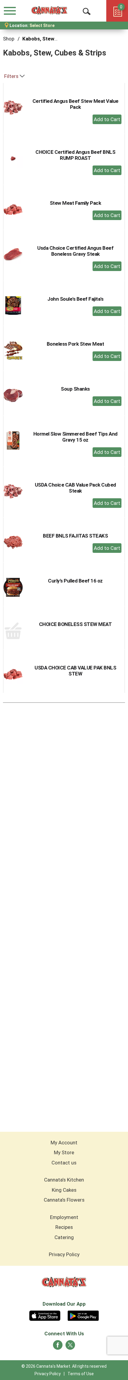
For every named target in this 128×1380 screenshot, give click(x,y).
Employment (64, 1217)
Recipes (64, 1227)
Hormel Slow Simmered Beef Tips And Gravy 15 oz (75, 437)
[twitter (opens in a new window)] (70, 1347)
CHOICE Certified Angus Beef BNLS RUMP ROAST (75, 155)
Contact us (64, 1163)
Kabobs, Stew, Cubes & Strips (57, 39)
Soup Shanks (75, 389)
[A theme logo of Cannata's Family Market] (49, 10)
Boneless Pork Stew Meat (75, 344)
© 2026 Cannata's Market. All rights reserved (64, 1366)
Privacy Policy (64, 1254)
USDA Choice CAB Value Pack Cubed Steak (75, 488)
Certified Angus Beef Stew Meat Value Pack (75, 104)
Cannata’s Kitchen (64, 1180)
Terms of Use (81, 1373)
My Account (64, 1143)
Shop (8, 39)
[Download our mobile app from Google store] (83, 1315)
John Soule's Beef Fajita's (75, 299)
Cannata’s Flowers (64, 1200)
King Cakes (64, 1190)
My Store (64, 1152)
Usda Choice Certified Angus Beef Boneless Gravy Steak (75, 251)
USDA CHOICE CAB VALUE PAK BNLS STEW (75, 671)
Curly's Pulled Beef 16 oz (75, 581)
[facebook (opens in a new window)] (58, 1347)
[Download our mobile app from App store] (44, 1315)
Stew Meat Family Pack (75, 203)
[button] (107, 119)
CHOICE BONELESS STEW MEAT (75, 624)
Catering (64, 1237)
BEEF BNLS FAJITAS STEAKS (75, 536)
